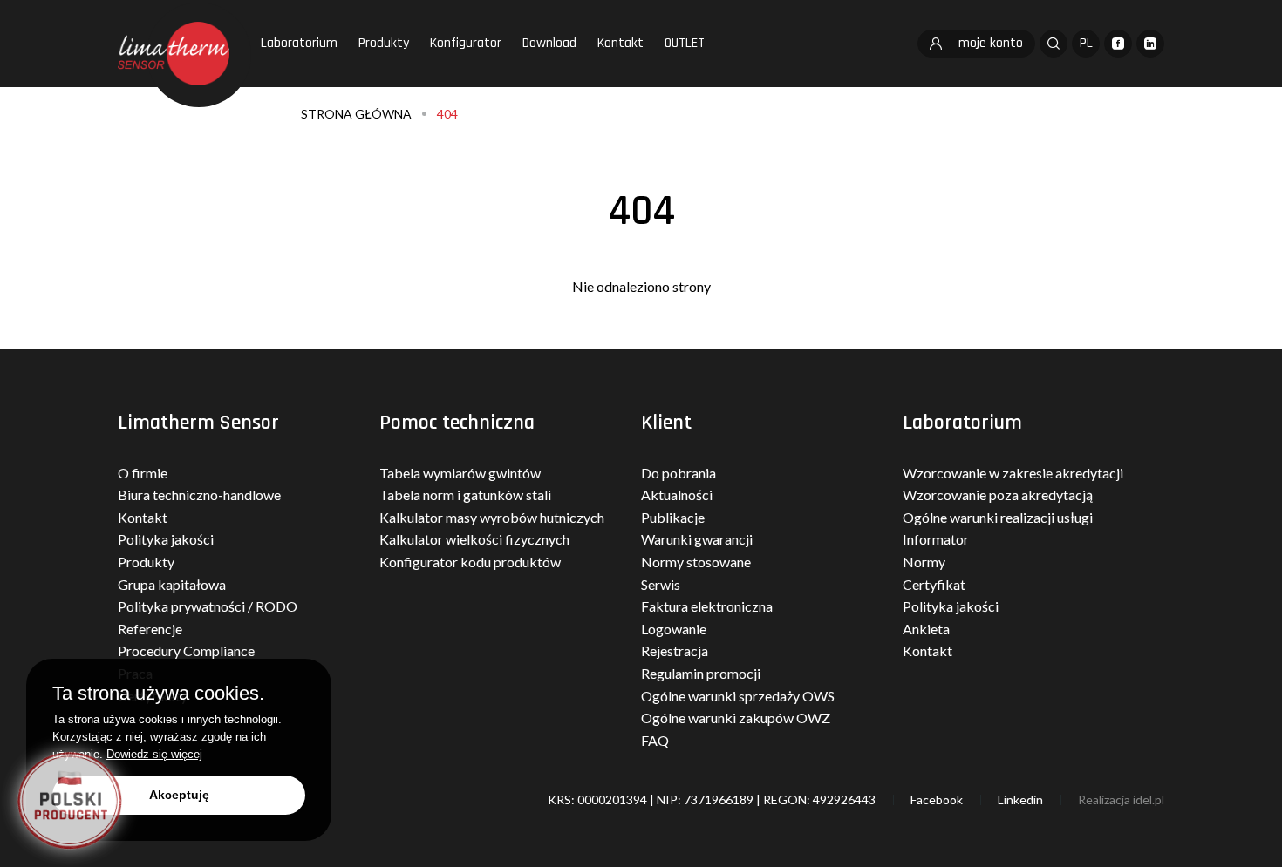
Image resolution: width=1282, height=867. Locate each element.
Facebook (936, 799)
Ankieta (926, 628)
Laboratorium (299, 43)
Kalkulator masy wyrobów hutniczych (491, 517)
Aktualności (677, 494)
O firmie (142, 472)
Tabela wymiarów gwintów (460, 472)
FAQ (655, 740)
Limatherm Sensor (198, 423)
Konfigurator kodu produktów (470, 561)
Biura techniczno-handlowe (199, 494)
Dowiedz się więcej (154, 754)
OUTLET (685, 43)
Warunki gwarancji (697, 539)
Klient (666, 423)
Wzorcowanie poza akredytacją (998, 494)
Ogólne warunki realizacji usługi (998, 517)
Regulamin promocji (700, 673)
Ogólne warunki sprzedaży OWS (738, 696)
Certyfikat (934, 584)
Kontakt (620, 43)
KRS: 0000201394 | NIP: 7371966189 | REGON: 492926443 (712, 799)
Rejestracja (674, 650)
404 (447, 113)
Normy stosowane (696, 561)
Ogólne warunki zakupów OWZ (735, 717)
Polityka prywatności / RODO (207, 606)
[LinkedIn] (1150, 44)
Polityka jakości (166, 539)
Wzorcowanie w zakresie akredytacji (1013, 472)
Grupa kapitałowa (172, 584)
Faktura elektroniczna (707, 606)
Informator (936, 539)
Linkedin (1020, 799)
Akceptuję (179, 795)
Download (549, 43)
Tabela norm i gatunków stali (465, 494)
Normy (924, 561)
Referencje (150, 628)
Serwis (660, 584)
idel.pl (1148, 799)
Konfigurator (465, 43)
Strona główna (356, 113)
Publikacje (673, 517)
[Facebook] (1118, 44)
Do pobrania (678, 472)
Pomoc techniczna (457, 423)
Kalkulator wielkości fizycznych (474, 539)
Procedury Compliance (186, 650)
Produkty (383, 43)
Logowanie (673, 628)
